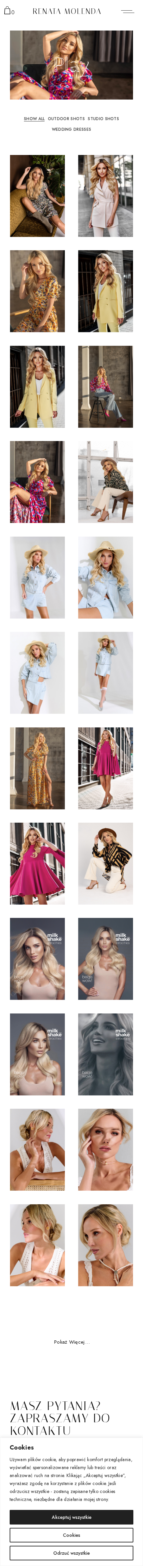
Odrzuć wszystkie (71, 1553)
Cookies (71, 1535)
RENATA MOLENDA (67, 11)
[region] (71, 1502)
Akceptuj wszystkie (71, 1517)
